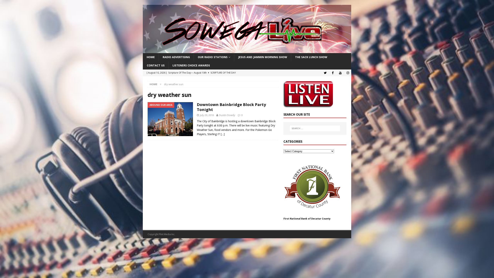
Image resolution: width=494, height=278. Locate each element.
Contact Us (156, 65)
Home (151, 57)
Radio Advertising (176, 57)
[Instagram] (347, 73)
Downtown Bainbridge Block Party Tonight (231, 107)
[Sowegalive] (247, 51)
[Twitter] (325, 73)
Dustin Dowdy (227, 115)
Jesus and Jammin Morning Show (262, 57)
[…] (223, 134)
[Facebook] (332, 73)
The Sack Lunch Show (311, 57)
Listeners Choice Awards (191, 65)
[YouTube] (340, 73)
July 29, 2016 (207, 115)
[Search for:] (315, 128)
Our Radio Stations (213, 57)
